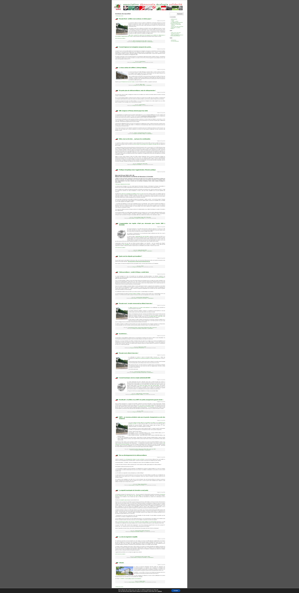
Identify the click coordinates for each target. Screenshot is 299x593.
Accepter (176, 590)
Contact (172, 20)
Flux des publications (175, 41)
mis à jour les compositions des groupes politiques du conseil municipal (142, 521)
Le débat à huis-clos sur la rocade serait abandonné (139, 307)
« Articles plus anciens (119, 15)
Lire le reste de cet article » (120, 38)
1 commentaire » (149, 85)
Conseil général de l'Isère (139, 40)
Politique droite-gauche (145, 530)
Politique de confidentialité (176, 24)
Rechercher (180, 13)
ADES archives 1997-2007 (176, 32)
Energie (142, 217)
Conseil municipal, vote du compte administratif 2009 (134, 377)
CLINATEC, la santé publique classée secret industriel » (130, 578)
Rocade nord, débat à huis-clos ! (128, 353)
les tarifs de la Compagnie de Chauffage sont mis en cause (132, 193)
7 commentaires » (150, 298)
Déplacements (146, 327)
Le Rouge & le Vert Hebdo (136, 41)
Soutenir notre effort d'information (177, 26)
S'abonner (173, 25)
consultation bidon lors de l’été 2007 (156, 316)
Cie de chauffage (137, 217)
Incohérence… (123, 333)
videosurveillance (142, 104)
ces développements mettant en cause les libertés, (134, 459)
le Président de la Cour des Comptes (128, 81)
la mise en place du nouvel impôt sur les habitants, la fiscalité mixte (145, 144)
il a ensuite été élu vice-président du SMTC (146, 406)
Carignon (135, 132)
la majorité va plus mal (124, 499)
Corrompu (149, 132)
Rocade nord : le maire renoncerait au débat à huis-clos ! (135, 303)
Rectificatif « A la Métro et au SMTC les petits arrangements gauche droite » (141, 399)
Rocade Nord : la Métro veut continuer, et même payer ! (135, 18)
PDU (147, 449)
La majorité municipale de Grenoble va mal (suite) (133, 490)
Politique (143, 133)
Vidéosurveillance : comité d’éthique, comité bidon (134, 272)
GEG (145, 217)
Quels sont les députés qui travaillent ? (130, 256)
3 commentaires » (150, 41)
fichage (139, 484)
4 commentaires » (149, 133)
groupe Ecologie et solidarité (134, 293)
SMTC (155, 449)
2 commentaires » (150, 372)
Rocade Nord (143, 41)
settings (160, 591)
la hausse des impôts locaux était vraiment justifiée (149, 385)
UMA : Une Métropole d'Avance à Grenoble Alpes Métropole (177, 35)
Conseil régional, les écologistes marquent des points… (135, 47)
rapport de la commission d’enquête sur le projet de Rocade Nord (147, 358)
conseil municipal (139, 297)
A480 (134, 40)
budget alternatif (141, 250)
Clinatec (121, 562)
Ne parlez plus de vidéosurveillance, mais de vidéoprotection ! (137, 90)
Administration (173, 40)
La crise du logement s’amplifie (128, 537)
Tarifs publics (148, 217)
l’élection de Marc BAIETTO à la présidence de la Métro (144, 422)
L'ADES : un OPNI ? (175, 21)
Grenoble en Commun (175, 33)
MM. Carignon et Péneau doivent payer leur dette (133, 110)
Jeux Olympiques (126, 244)
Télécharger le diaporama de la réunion (122, 184)
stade (144, 84)
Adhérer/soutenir (174, 19)
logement (146, 556)
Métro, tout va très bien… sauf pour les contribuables (134, 139)
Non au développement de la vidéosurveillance (133, 455)
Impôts (143, 163)
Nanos (144, 581)
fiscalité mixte (139, 163)
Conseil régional (142, 61)
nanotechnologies (160, 277)
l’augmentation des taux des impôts (142, 236)
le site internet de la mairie (123, 521)
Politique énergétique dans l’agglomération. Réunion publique (137, 169)
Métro (146, 40)
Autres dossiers (131, 218)
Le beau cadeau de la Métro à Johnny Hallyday (133, 67)
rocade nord (149, 40)
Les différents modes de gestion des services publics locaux (177, 23)
